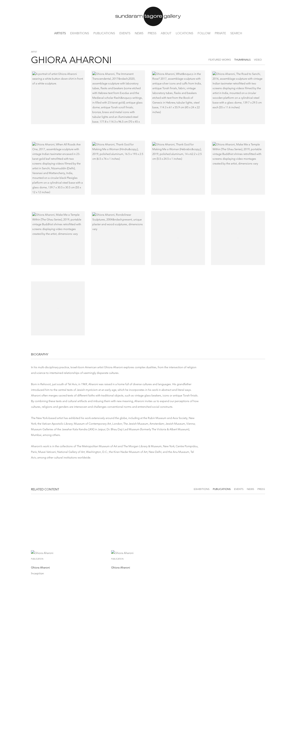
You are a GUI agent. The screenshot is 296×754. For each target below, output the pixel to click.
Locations (184, 33)
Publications (104, 33)
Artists (60, 33)
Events (124, 33)
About (166, 33)
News (139, 33)
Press (152, 33)
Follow (204, 33)
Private (220, 33)
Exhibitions (79, 33)
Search (236, 33)
